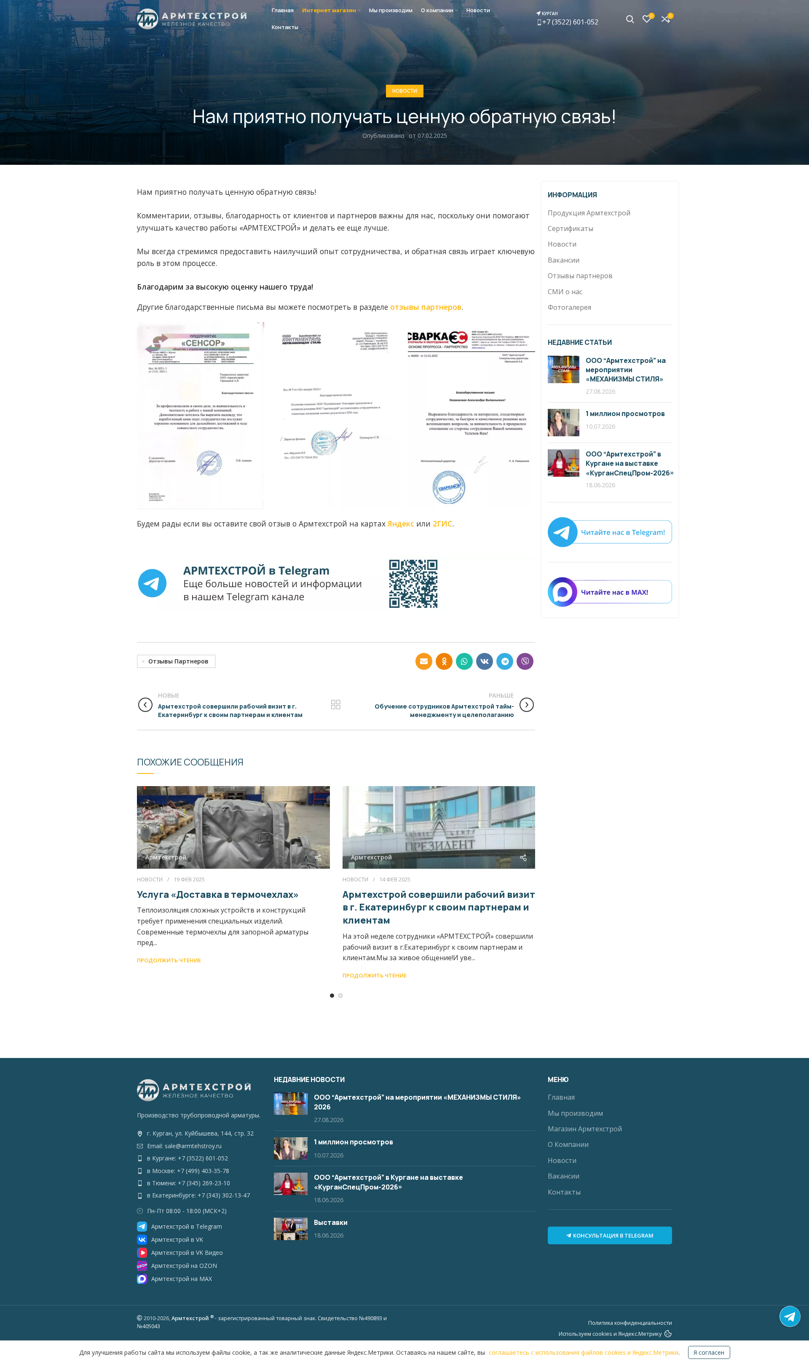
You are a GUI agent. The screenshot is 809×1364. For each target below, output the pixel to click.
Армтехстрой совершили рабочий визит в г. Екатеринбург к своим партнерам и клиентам (439, 907)
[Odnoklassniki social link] (444, 661)
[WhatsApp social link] (464, 661)
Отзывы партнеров (178, 661)
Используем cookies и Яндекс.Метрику (610, 1333)
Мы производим (575, 1113)
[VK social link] (484, 661)
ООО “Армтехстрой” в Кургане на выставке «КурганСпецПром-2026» (630, 463)
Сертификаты (570, 228)
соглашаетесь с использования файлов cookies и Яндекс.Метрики (583, 1352)
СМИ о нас (565, 291)
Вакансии (563, 260)
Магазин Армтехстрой (585, 1128)
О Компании (568, 1144)
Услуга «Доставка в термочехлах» (218, 894)
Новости (404, 90)
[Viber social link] (525, 661)
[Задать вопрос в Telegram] (790, 1316)
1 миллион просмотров (625, 413)
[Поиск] (630, 19)
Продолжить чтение (169, 960)
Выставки (331, 1222)
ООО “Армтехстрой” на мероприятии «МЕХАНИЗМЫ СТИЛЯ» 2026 (626, 374)
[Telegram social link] (504, 661)
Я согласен (709, 1352)
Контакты (564, 1192)
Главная (561, 1097)
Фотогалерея (569, 307)
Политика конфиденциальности (630, 1322)
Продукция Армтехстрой (589, 212)
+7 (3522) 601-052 (569, 19)
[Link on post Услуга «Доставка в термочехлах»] (233, 827)
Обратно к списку (336, 704)
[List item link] (199, 1133)
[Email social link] (423, 661)
